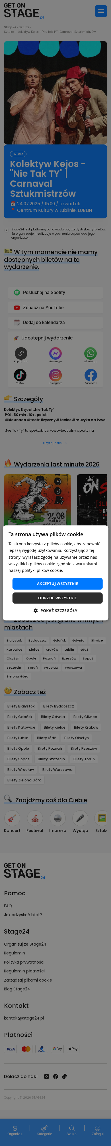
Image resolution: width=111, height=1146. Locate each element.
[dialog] (55, 572)
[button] (55, 611)
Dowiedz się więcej (82, 570)
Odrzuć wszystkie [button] (57, 598)
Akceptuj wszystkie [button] (57, 583)
